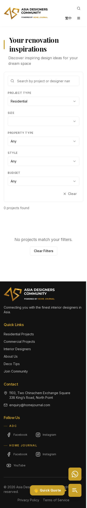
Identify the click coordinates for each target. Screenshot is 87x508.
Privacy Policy (28, 500)
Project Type (19, 93)
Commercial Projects (19, 341)
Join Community (16, 371)
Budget (14, 173)
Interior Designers (17, 349)
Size (11, 113)
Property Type (20, 133)
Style (13, 153)
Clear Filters (43, 251)
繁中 (68, 18)
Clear (72, 194)
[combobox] (43, 101)
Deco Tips (12, 364)
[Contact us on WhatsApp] (74, 474)
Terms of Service (56, 500)
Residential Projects (19, 334)
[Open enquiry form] (74, 490)
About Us (11, 356)
